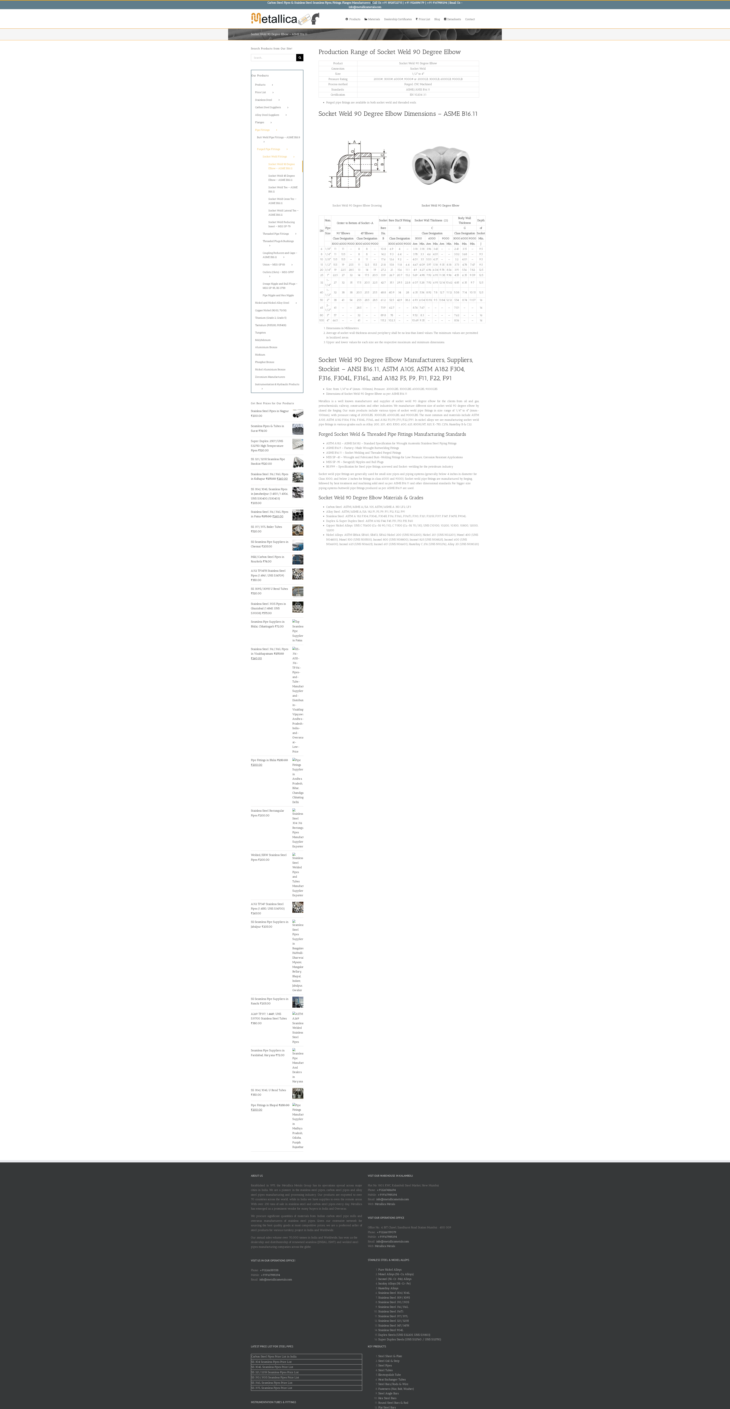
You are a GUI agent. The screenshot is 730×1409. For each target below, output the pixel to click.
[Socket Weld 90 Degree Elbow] (440, 127)
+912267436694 (386, 1190)
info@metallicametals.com (275, 1279)
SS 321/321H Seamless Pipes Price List (275, 1372)
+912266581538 (269, 1270)
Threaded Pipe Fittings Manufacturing (405, 434)
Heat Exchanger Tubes (392, 1379)
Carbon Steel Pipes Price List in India (274, 1356)
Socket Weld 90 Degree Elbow (440, 205)
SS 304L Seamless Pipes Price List (272, 1367)
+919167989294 (270, 1275)
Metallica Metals (385, 1204)
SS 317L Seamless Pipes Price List (271, 1388)
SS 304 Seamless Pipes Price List (271, 1362)
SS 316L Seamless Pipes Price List (271, 1382)
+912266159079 (386, 1232)
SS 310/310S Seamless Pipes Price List (275, 1377)
